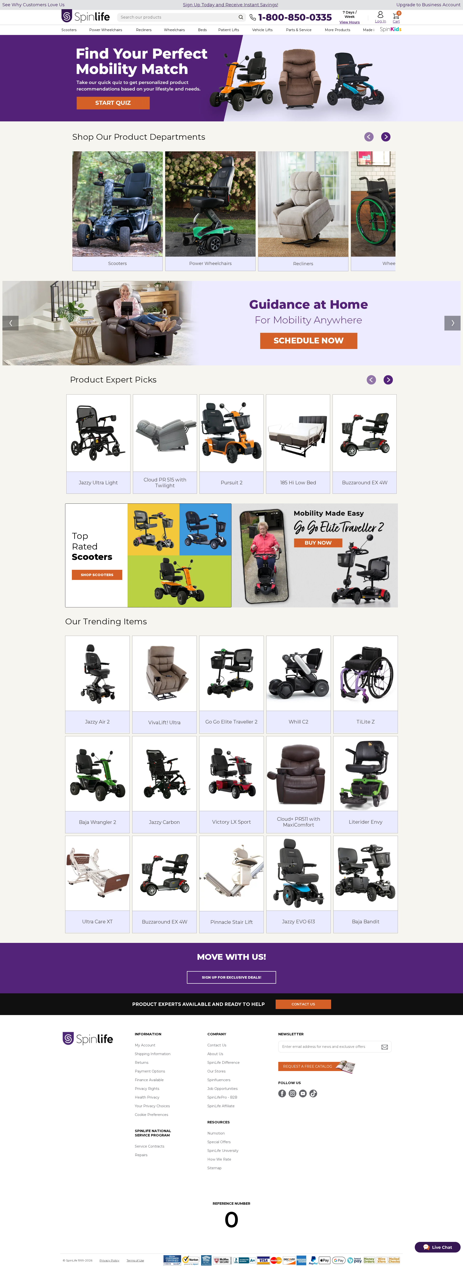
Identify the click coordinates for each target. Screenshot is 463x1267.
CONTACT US (303, 1004)
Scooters (68, 30)
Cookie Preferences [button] (151, 1115)
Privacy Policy (109, 1260)
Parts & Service (299, 30)
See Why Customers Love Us (33, 4)
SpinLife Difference (223, 1062)
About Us (215, 1054)
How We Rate (219, 1159)
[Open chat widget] (438, 1247)
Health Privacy (147, 1097)
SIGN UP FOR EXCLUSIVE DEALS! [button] (231, 977)
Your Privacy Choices (152, 1106)
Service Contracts (149, 1146)
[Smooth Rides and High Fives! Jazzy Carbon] (231, 323)
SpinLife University (222, 1151)
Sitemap (214, 1168)
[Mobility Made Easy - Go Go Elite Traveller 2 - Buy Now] (315, 555)
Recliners (143, 30)
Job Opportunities (222, 1088)
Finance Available (149, 1080)
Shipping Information (152, 1054)
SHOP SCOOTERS (97, 575)
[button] (231, 120)
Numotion (216, 1133)
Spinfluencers (218, 1080)
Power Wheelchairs (105, 30)
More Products (337, 30)
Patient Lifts (228, 30)
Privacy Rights (147, 1088)
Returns (141, 1062)
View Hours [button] (350, 22)
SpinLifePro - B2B (222, 1097)
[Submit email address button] (385, 1047)
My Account (145, 1045)
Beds (202, 30)
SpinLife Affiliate (221, 1106)
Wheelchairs (174, 30)
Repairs (141, 1155)
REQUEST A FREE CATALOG (307, 1066)
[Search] (241, 17)
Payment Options (150, 1071)
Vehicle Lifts (262, 30)
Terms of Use (135, 1260)
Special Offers (219, 1142)
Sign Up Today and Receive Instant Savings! (230, 4)
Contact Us (216, 1045)
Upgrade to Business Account (428, 4)
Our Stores (216, 1071)
